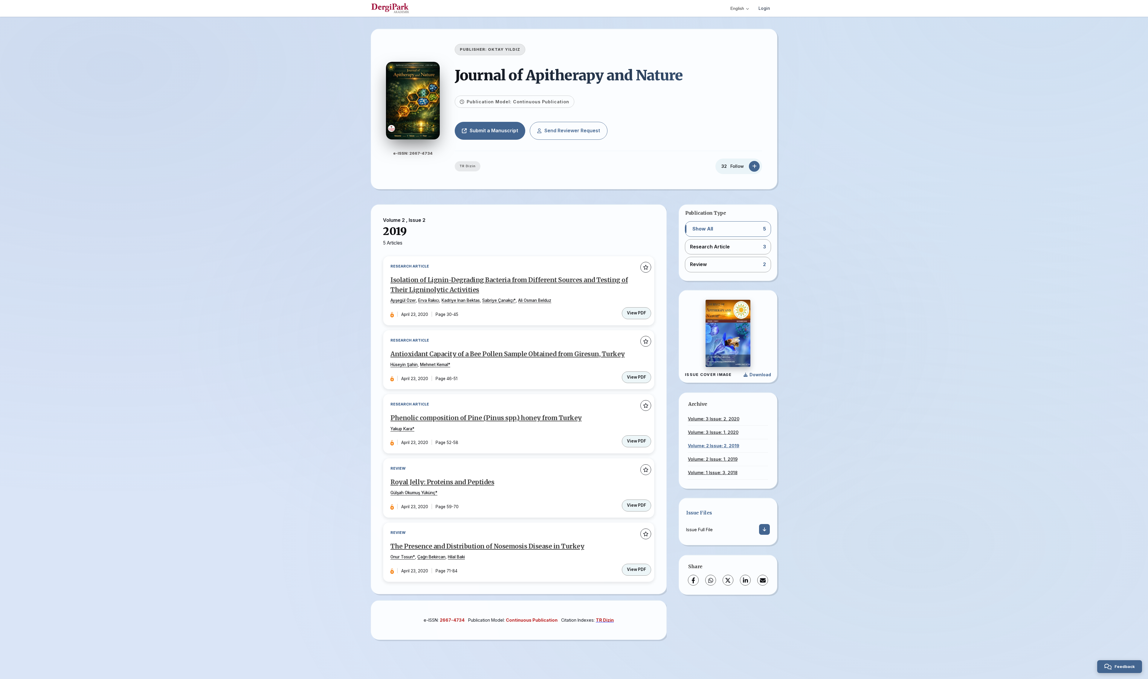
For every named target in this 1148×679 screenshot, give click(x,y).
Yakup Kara (401, 428)
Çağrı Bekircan (431, 556)
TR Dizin (467, 166)
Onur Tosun (401, 556)
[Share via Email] (762, 580)
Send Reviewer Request (572, 130)
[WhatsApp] (710, 580)
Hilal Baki (456, 556)
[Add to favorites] (645, 267)
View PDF (636, 313)
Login (764, 8)
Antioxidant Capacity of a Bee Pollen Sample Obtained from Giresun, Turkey (507, 354)
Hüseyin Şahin (404, 364)
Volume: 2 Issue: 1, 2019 (713, 459)
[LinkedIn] (745, 580)
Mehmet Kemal (434, 364)
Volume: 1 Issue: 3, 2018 (713, 472)
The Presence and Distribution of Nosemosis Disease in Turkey (487, 546)
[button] (728, 229)
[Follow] (754, 166)
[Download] (764, 529)
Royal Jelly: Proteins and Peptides (442, 482)
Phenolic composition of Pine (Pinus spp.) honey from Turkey (486, 418)
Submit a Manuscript (494, 130)
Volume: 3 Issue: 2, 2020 (713, 418)
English (737, 8)
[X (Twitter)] (728, 580)
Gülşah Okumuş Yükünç (412, 492)
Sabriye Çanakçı (498, 300)
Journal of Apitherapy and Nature (569, 75)
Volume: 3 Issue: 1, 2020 (713, 432)
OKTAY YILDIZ (504, 49)
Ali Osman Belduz (534, 300)
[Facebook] (693, 580)
